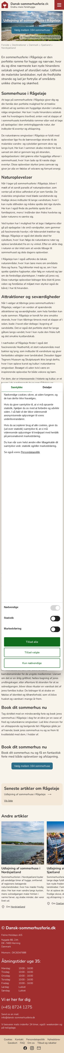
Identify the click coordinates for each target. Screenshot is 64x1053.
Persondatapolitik (35, 1039)
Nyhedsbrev (53, 1039)
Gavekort (12, 1043)
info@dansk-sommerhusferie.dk (18, 1017)
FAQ (22, 1043)
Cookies (8, 1039)
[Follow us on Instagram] (32, 1048)
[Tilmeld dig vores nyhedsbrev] (39, 1048)
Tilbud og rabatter (46, 1043)
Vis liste (8, 800)
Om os (31, 1043)
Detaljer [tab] (47, 387)
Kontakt (19, 1039)
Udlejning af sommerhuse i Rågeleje (25, 794)
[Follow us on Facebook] (25, 1048)
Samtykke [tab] (17, 387)
